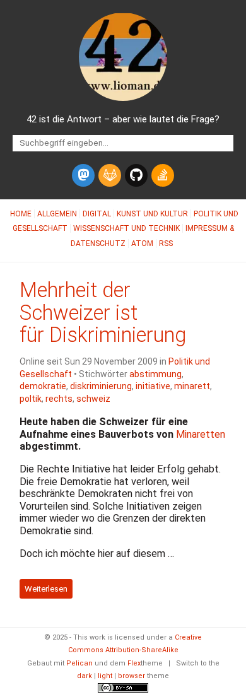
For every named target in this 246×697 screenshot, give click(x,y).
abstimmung (155, 374)
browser (131, 676)
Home (21, 213)
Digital (97, 213)
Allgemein (57, 213)
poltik (31, 399)
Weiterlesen (46, 589)
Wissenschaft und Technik (126, 228)
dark (84, 676)
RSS (166, 243)
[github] (136, 175)
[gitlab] (109, 175)
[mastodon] (83, 175)
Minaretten (200, 434)
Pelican (79, 663)
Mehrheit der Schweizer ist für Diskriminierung (103, 313)
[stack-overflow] (162, 175)
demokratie (43, 386)
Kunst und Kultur (152, 213)
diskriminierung (101, 386)
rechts (59, 399)
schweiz (93, 399)
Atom (142, 243)
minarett (192, 386)
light (105, 676)
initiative (153, 386)
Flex (134, 663)
